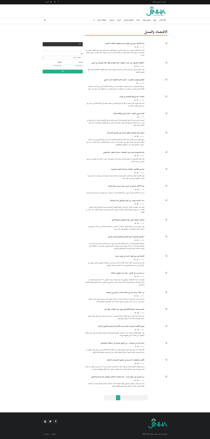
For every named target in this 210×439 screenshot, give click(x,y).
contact (46, 434)
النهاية (60, 62)
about (53, 434)
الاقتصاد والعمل (129, 20)
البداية (81, 62)
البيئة (119, 20)
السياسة (111, 20)
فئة (82, 54)
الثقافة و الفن (101, 20)
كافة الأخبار (162, 20)
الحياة (138, 20)
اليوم (154, 20)
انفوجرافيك (146, 20)
